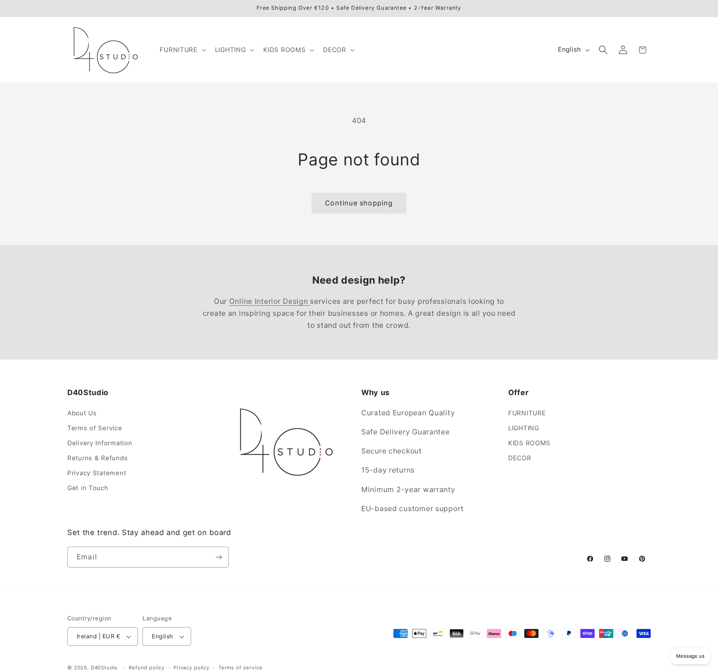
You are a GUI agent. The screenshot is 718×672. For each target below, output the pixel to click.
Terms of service (240, 668)
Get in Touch (87, 488)
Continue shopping (359, 203)
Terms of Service (94, 428)
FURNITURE (527, 413)
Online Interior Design (269, 301)
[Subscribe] (218, 557)
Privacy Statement (96, 473)
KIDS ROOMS (529, 443)
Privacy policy (191, 668)
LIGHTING (523, 428)
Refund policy (147, 668)
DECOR (519, 458)
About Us (82, 413)
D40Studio (104, 668)
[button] (181, 49)
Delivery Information (99, 443)
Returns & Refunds (97, 458)
